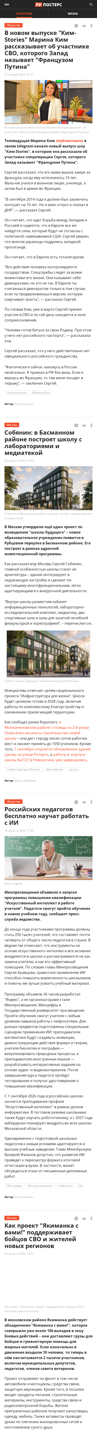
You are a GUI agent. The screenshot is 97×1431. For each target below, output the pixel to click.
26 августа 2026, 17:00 (19, 830)
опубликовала (69, 140)
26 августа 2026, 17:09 (19, 461)
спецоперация (17, 392)
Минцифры (14, 1186)
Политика (24, 14)
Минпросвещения (40, 1186)
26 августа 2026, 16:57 (19, 1254)
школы (73, 769)
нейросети (65, 1186)
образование (54, 769)
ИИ (80, 1186)
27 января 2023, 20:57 (19, 74)
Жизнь (73, 14)
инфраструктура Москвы (23, 769)
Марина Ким (40, 392)
